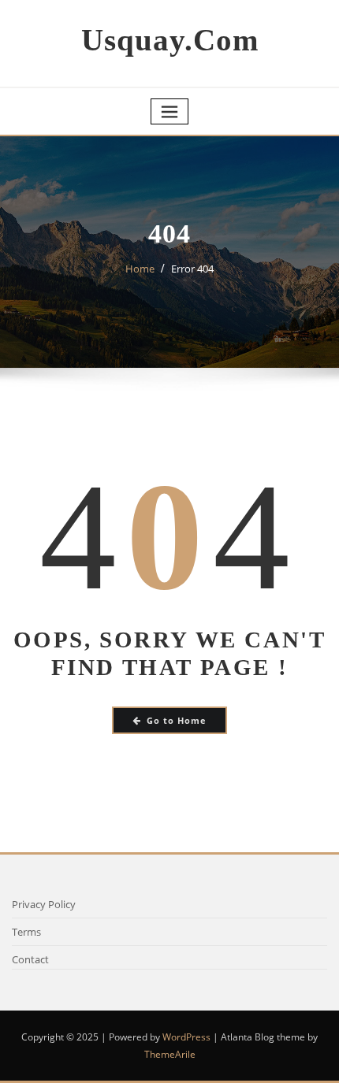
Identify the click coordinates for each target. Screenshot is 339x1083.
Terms (26, 932)
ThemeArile (170, 1054)
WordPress (186, 1037)
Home (140, 268)
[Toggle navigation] (169, 111)
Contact (30, 959)
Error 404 (192, 268)
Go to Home (177, 720)
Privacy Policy (44, 904)
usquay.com (170, 40)
